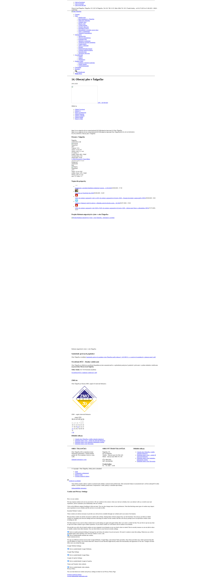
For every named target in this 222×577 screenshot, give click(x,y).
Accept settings (71, 576)
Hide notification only (81, 576)
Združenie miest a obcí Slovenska (84, 443)
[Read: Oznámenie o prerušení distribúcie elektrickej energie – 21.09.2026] (76, 186)
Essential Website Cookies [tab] (74, 511)
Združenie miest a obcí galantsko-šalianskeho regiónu (89, 442)
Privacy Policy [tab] (71, 568)
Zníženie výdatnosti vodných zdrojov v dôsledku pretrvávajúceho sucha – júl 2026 (97, 203)
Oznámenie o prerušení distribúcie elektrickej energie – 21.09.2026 (93, 188)
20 (78, 427)
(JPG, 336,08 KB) (103, 102)
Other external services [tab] (73, 537)
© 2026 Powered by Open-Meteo (81, 159)
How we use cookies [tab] (73, 499)
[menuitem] (117, 14)
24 (72, 428)
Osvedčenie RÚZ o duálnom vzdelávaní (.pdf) (84, 372)
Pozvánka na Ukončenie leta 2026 (84, 193)
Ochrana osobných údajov (74, 574)
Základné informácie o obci (79, 459)
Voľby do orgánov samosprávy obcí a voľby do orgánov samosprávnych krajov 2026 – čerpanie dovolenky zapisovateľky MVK (110, 198)
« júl (73, 432)
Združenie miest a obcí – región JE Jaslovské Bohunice (90, 440)
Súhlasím (74, 488)
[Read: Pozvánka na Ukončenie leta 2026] (76, 191)
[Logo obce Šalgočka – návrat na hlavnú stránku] (76, 11)
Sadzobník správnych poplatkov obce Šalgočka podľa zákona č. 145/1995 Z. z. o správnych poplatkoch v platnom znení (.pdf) (121, 357)
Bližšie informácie (81, 488)
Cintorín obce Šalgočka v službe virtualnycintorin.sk (89, 439)
